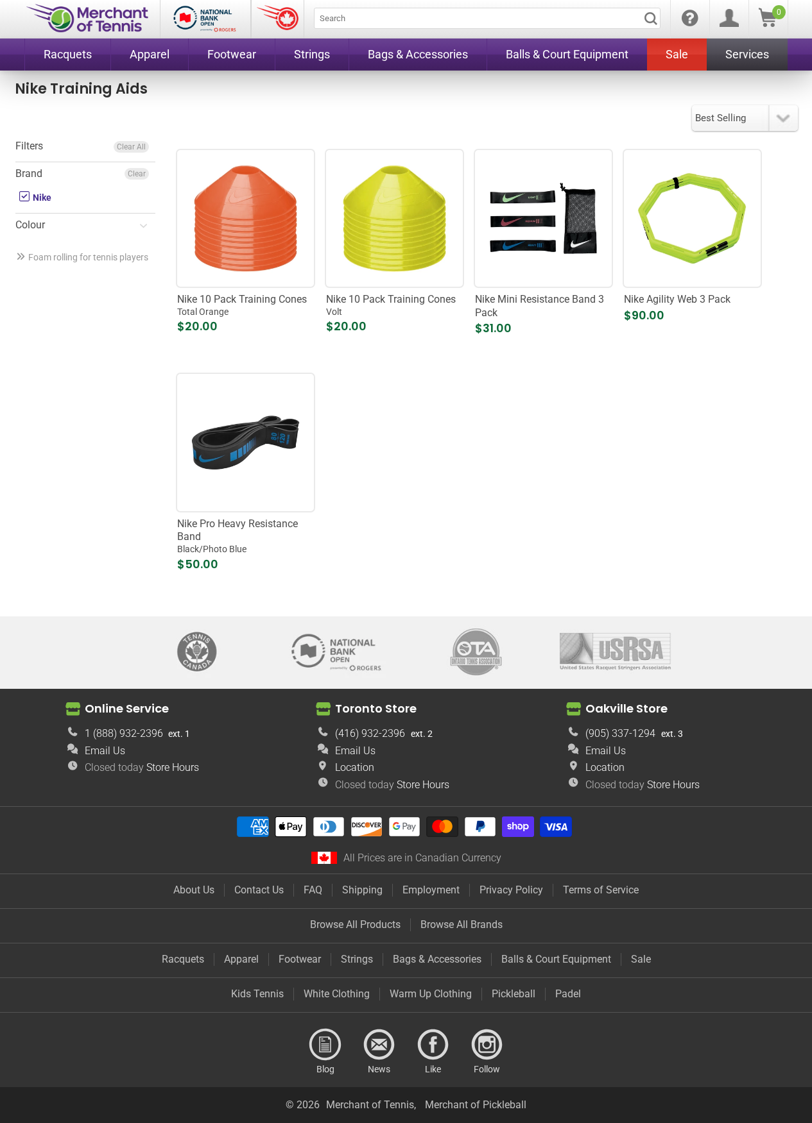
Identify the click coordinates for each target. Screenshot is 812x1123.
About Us (193, 890)
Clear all (131, 146)
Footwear (300, 959)
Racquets (183, 959)
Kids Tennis (257, 994)
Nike (41, 197)
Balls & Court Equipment (556, 959)
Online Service (127, 708)
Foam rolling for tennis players (88, 257)
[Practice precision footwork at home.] (692, 218)
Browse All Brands (461, 924)
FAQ (313, 890)
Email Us (105, 751)
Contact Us (259, 890)
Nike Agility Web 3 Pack (677, 299)
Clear (137, 173)
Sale (641, 959)
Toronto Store (376, 708)
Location (354, 767)
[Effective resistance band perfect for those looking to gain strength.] (245, 443)
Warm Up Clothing (431, 994)
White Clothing (337, 994)
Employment (431, 890)
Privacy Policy (511, 890)
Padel (568, 994)
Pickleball (513, 994)
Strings (357, 959)
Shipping (362, 890)
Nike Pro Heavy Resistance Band (237, 536)
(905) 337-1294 (620, 733)
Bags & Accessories (437, 959)
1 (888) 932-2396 (124, 733)
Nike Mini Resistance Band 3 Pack (539, 306)
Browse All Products (355, 924)
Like (433, 1045)
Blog (325, 1045)
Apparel (241, 959)
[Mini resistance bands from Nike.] (543, 218)
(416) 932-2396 (370, 733)
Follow (487, 1045)
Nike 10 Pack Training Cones (242, 305)
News (379, 1045)
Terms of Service (601, 890)
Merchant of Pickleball (475, 1105)
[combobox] (487, 18)
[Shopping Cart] (768, 23)
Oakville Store (626, 708)
